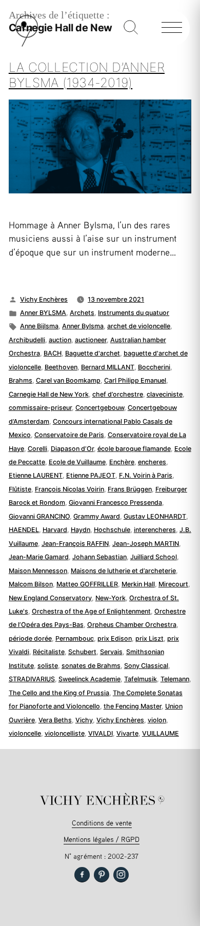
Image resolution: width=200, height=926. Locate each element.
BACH (53, 353)
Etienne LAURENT (36, 475)
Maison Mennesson (38, 571)
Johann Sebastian (99, 557)
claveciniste (165, 394)
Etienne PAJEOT (90, 475)
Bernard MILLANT (107, 367)
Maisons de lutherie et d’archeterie (123, 571)
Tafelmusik (140, 679)
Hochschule (112, 530)
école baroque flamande (134, 448)
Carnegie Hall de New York (49, 394)
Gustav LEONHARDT (155, 516)
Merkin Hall (138, 584)
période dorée (30, 638)
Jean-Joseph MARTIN (145, 543)
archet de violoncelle (138, 326)
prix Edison (114, 638)
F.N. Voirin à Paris (145, 475)
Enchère (121, 462)
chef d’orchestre (117, 394)
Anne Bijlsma (39, 326)
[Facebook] (82, 874)
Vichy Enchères (44, 299)
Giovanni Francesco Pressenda (115, 502)
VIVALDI (100, 733)
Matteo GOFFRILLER (87, 584)
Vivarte (127, 733)
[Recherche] (131, 28)
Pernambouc (74, 638)
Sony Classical (146, 665)
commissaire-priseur (40, 407)
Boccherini (154, 367)
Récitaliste (49, 652)
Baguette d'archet (92, 353)
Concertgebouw (99, 407)
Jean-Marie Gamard (39, 557)
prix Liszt (149, 638)
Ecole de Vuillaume (77, 462)
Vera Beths (55, 720)
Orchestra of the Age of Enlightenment (91, 611)
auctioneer (91, 340)
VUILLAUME (160, 733)
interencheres (155, 530)
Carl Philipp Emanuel (135, 380)
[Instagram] (121, 874)
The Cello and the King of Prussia (59, 693)
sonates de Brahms (91, 665)
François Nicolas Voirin (69, 489)
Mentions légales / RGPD (101, 839)
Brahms (20, 380)
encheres (152, 462)
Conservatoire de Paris (69, 435)
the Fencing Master (133, 706)
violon (157, 720)
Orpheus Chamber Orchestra (131, 624)
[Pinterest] (101, 874)
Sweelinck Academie (89, 679)
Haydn (80, 530)
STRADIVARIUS (32, 679)
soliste (47, 665)
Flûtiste (20, 489)
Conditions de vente (102, 822)
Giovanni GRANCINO (39, 516)
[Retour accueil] (26, 44)
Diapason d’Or (72, 448)
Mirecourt (173, 584)
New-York (110, 598)
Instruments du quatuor (133, 313)
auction (60, 340)
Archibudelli (27, 340)
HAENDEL (24, 530)
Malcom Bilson (31, 584)
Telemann (175, 679)
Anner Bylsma (83, 326)
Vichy (84, 720)
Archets (82, 313)
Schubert (82, 652)
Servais (111, 652)
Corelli (37, 448)
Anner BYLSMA (43, 313)
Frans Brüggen (130, 489)
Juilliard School (153, 557)
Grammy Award (96, 516)
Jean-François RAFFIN (75, 543)
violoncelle (25, 733)
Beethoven (61, 367)
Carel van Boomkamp (68, 380)
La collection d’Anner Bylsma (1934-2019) (87, 75)
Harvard (55, 530)
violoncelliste (65, 733)
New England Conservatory (50, 598)
